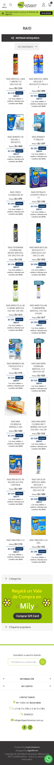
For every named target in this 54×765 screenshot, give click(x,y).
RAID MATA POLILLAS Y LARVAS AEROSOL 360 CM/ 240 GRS (15, 308)
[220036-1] (38, 525)
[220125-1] (38, 64)
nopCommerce (33, 747)
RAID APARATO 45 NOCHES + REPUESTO (16, 139)
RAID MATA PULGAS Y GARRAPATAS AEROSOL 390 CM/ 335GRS (38, 309)
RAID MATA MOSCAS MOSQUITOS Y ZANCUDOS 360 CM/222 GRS (38, 251)
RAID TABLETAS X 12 (15, 540)
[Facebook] (24, 727)
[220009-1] (15, 291)
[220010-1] (15, 233)
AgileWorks (33, 750)
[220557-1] (15, 349)
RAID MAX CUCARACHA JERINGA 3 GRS (15, 424)
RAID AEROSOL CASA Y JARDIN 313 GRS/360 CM (15, 81)
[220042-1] (15, 465)
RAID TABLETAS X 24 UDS (38, 541)
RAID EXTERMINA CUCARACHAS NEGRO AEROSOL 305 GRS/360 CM (15, 251)
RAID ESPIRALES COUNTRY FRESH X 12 (38, 195)
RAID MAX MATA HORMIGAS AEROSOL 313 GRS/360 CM (39, 367)
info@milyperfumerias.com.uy (28, 720)
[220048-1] (15, 177)
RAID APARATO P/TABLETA (38, 138)
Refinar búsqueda (27, 38)
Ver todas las (28, 702)
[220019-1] (38, 291)
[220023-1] (15, 64)
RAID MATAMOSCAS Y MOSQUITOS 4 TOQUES (15, 366)
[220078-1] (38, 349)
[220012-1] (38, 407)
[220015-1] (38, 122)
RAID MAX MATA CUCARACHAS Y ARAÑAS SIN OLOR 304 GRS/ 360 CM (38, 425)
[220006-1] (15, 525)
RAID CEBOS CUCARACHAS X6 (15, 193)
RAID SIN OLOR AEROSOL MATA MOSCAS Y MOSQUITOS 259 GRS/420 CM (38, 484)
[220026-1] (38, 465)
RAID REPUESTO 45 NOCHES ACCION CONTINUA (15, 482)
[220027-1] (15, 122)
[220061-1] (38, 177)
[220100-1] (38, 233)
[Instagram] (29, 727)
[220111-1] (15, 407)
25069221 (28, 714)
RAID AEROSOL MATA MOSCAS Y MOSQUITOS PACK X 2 (38, 82)
